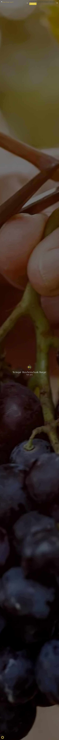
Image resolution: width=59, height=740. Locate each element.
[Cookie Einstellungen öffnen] (2, 738)
